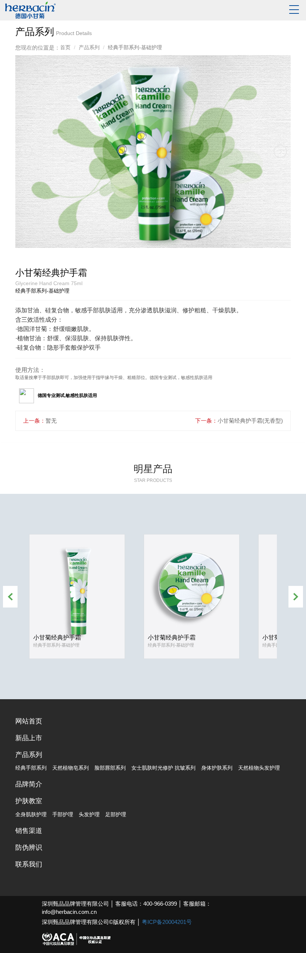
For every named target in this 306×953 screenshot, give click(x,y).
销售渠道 (28, 830)
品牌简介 (28, 784)
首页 (65, 47)
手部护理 (62, 814)
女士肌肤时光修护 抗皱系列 (163, 768)
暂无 (51, 420)
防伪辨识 (28, 847)
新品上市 (28, 738)
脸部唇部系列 (110, 768)
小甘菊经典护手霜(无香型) (250, 420)
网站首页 (28, 721)
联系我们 (28, 864)
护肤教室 (28, 801)
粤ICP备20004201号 (167, 922)
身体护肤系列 (216, 768)
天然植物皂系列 (70, 768)
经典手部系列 (31, 768)
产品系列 (89, 47)
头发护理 (89, 814)
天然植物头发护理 (259, 768)
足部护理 (115, 814)
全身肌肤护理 (31, 814)
